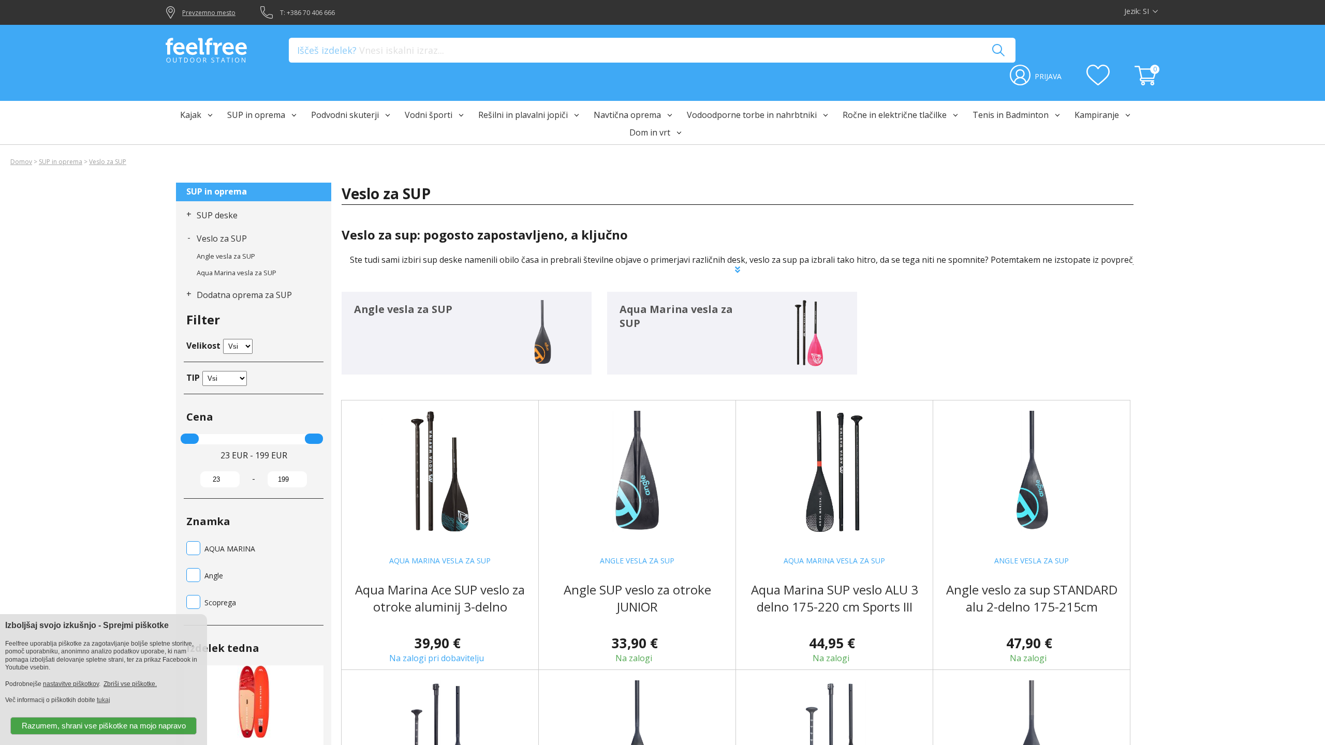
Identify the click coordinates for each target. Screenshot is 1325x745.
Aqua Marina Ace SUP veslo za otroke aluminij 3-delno (440, 598)
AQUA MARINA (229, 549)
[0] (1147, 82)
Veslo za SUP (107, 161)
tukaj (103, 700)
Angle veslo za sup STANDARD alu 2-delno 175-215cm (1031, 598)
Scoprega (220, 602)
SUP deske (217, 215)
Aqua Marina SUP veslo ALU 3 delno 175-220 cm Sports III (834, 598)
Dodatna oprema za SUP (244, 295)
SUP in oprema (60, 161)
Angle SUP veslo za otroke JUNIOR (637, 598)
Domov (21, 161)
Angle (213, 575)
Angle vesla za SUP (226, 256)
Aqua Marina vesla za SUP (236, 272)
